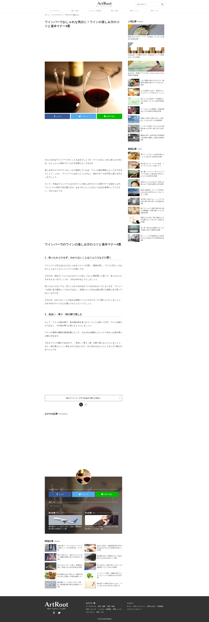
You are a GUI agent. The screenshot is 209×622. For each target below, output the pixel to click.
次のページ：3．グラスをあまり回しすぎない (83, 398)
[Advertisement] (83, 44)
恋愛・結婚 (74, 11)
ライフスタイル (55, 11)
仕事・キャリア (91, 609)
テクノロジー (90, 612)
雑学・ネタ (154, 11)
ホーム (47, 15)
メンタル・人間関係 (94, 11)
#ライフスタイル (55, 506)
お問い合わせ (151, 606)
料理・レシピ (134, 11)
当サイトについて (139, 606)
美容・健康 (114, 11)
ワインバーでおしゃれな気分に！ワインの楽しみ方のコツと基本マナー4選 (72, 15)
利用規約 (160, 606)
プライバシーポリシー (134, 609)
